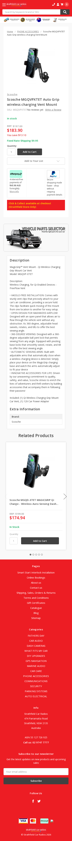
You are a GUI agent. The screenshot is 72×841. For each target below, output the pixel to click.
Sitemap (36, 618)
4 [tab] (39, 554)
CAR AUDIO (36, 640)
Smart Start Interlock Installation (36, 572)
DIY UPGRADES (36, 655)
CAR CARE (36, 671)
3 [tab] (36, 554)
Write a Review (53, 109)
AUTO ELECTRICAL (36, 696)
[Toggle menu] (7, 4)
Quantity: (12, 145)
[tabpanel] (36, 496)
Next (65, 496)
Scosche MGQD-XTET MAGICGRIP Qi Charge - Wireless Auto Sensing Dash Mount (33, 502)
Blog (36, 613)
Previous (6, 496)
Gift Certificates (36, 602)
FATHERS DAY (36, 635)
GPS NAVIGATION (36, 661)
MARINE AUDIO (36, 666)
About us (36, 582)
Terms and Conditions (36, 597)
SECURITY (36, 686)
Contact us (36, 587)
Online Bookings (36, 577)
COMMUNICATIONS (36, 681)
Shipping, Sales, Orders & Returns (36, 592)
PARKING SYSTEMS (36, 691)
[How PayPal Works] (53, 173)
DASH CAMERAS (36, 645)
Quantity (14, 534)
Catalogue (36, 607)
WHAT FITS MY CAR (36, 650)
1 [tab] (30, 554)
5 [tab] (42, 554)
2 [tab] (33, 554)
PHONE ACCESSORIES (36, 676)
